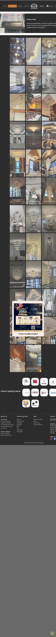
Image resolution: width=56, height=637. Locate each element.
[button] (54, 303)
